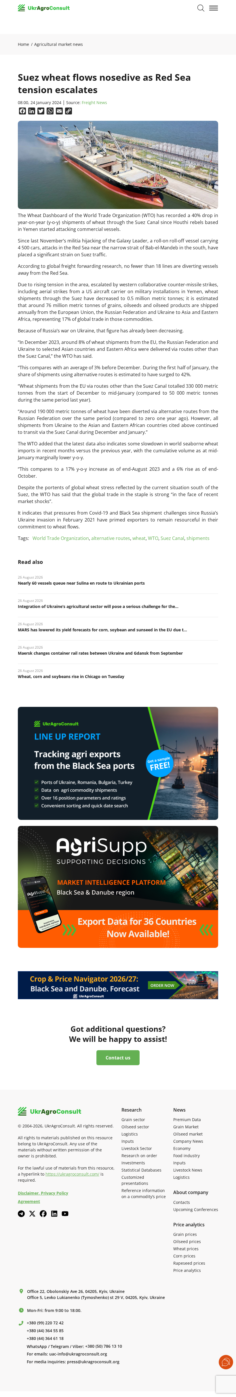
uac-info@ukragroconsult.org (78, 1354)
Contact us (118, 1058)
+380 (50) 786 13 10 (103, 1346)
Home (23, 44)
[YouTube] (65, 1213)
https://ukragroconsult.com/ (72, 1174)
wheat (139, 538)
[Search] (200, 8)
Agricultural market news (58, 44)
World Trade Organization (61, 538)
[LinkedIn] (54, 1213)
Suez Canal (172, 538)
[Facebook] (43, 1213)
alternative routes (110, 538)
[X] (32, 1213)
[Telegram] (21, 1213)
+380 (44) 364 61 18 (45, 1338)
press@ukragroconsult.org (93, 1361)
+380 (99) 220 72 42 (45, 1323)
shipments (198, 538)
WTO (153, 538)
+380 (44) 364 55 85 (45, 1330)
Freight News (94, 102)
